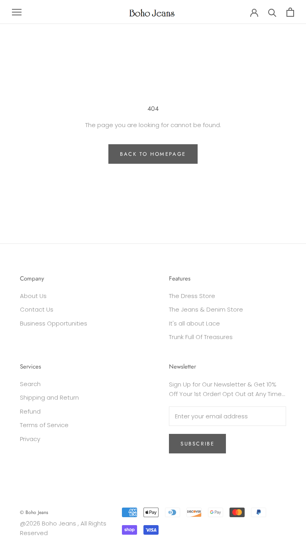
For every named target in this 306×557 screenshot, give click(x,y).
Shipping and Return (49, 397)
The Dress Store (192, 296)
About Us (33, 296)
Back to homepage (153, 154)
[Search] (272, 12)
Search (30, 384)
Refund (30, 411)
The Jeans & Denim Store (206, 309)
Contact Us (36, 309)
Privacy (30, 439)
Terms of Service (44, 425)
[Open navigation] (17, 11)
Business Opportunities (53, 323)
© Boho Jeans (34, 512)
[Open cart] (290, 12)
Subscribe (197, 443)
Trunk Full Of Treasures (201, 337)
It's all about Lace (194, 323)
